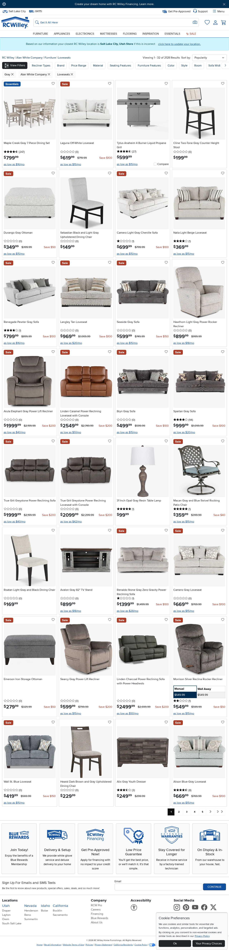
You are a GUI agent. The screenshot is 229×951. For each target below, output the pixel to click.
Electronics (85, 34)
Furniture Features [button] (149, 65)
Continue (214, 887)
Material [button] (98, 65)
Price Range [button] (78, 65)
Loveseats (64, 57)
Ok (175, 943)
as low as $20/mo (71, 343)
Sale (192, 34)
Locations (10, 900)
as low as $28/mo (127, 611)
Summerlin (31, 919)
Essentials (172, 34)
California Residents (123, 944)
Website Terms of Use (73, 944)
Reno (27, 915)
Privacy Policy (202, 936)
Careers (96, 909)
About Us (96, 922)
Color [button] (171, 65)
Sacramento (60, 915)
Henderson (31, 910)
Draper (6, 910)
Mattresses (108, 34)
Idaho (45, 906)
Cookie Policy (141, 944)
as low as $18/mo (183, 343)
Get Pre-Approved (179, 11)
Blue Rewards (99, 918)
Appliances (62, 34)
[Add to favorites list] (53, 83)
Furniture (40, 34)
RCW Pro (96, 905)
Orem (5, 919)
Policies (89, 944)
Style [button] (184, 65)
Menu (221, 11)
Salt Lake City (17, 11)
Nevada (30, 906)
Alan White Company (29, 57)
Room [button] (198, 65)
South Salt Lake (11, 923)
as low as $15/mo (70, 164)
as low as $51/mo (70, 432)
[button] (26, 4)
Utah (6, 906)
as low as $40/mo (14, 432)
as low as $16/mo (14, 164)
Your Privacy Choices (209, 943)
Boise (44, 910)
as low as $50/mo (127, 713)
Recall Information (52, 944)
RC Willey (8, 57)
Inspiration (150, 34)
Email (117, 881)
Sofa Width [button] (215, 65)
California (60, 906)
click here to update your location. (179, 44)
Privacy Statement (103, 944)
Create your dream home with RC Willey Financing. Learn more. (114, 4)
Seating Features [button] (120, 65)
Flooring (130, 34)
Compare (163, 164)
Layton (6, 915)
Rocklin (57, 910)
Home (40, 944)
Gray (7, 74)
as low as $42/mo (71, 521)
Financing (97, 914)
